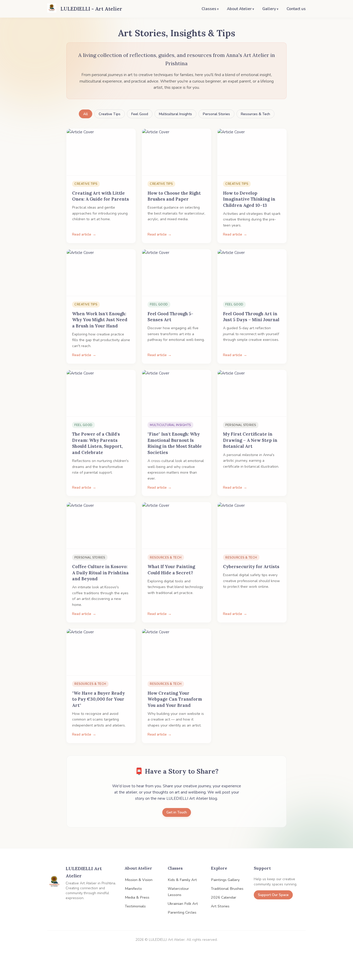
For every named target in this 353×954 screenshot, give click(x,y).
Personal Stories (216, 114)
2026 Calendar (223, 897)
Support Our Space (273, 894)
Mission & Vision (138, 879)
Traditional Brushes (227, 888)
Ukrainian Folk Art (183, 903)
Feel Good (139, 114)
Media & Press (137, 897)
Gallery (269, 8)
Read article (81, 234)
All (85, 114)
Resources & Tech (255, 114)
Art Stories (220, 906)
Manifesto (133, 888)
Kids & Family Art (182, 879)
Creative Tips (109, 114)
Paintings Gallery (225, 879)
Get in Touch (176, 812)
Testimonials (135, 906)
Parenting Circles (182, 912)
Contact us (296, 8)
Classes (209, 8)
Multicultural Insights (175, 114)
